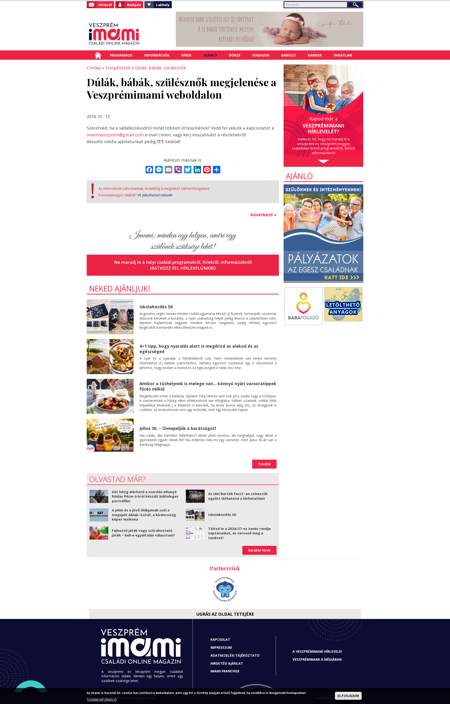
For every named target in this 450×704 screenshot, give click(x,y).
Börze (234, 55)
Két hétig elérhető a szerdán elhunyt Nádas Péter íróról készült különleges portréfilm (145, 496)
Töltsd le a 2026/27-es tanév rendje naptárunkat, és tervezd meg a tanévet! (239, 533)
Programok (121, 55)
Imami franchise (225, 671)
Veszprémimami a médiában (317, 659)
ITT (160, 141)
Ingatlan (343, 55)
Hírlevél (105, 4)
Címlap (98, 55)
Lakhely (162, 4)
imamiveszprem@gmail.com (115, 135)
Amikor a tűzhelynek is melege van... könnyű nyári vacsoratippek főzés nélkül (207, 386)
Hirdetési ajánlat (226, 663)
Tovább (264, 464)
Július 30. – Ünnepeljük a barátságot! (177, 428)
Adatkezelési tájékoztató (234, 655)
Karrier (315, 55)
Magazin (260, 55)
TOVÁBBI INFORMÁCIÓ (102, 700)
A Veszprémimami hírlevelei (317, 651)
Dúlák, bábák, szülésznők (160, 68)
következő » (264, 214)
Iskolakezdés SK (156, 306)
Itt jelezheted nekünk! (154, 195)
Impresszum (221, 647)
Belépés (134, 4)
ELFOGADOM (348, 696)
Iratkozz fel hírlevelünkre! (183, 268)
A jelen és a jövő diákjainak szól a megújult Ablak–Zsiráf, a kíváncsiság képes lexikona (144, 514)
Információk (156, 55)
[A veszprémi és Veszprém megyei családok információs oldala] (129, 34)
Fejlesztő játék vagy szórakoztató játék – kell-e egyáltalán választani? (143, 532)
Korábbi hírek (259, 550)
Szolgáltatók (118, 68)
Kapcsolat (220, 639)
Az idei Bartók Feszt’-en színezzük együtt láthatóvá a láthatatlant (238, 496)
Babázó (288, 55)
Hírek (186, 55)
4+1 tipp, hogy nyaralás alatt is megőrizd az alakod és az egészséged (198, 348)
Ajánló (210, 55)
